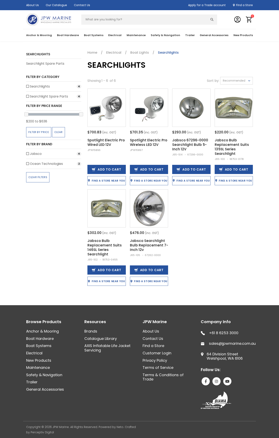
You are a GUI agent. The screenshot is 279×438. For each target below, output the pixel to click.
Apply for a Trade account (207, 5)
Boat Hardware (40, 338)
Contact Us (82, 5)
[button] (249, 19)
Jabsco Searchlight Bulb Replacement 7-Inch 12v (149, 245)
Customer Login (157, 353)
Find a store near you (108, 180)
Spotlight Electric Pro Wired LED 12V (106, 142)
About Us (32, 5)
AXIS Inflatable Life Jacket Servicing (107, 348)
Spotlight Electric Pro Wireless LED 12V (148, 142)
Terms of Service (158, 367)
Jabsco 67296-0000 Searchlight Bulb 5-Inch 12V (190, 145)
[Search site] (212, 19)
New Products (243, 35)
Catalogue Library (100, 338)
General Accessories (45, 389)
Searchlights (38, 54)
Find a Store (244, 5)
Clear (58, 132)
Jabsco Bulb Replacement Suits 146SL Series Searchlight (104, 247)
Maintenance (38, 367)
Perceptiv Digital (42, 432)
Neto (120, 427)
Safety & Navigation (44, 374)
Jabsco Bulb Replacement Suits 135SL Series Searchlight (232, 147)
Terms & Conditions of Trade (163, 377)
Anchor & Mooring (42, 331)
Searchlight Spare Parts (45, 63)
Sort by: (213, 80)
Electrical (34, 353)
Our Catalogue (56, 5)
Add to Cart (109, 169)
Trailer (32, 382)
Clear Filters (37, 177)
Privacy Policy (155, 360)
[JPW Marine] (48, 19)
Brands (90, 331)
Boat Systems (38, 345)
